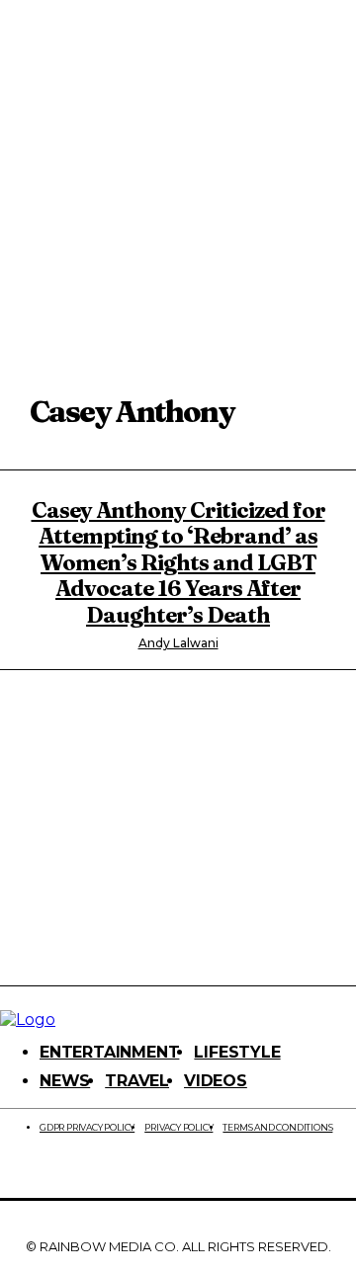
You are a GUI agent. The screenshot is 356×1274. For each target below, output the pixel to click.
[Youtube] (266, 1170)
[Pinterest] (161, 1170)
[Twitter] (213, 1170)
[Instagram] (57, 1170)
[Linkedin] (110, 1170)
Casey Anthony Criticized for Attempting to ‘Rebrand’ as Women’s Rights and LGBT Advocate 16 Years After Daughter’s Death (178, 562)
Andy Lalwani (178, 643)
